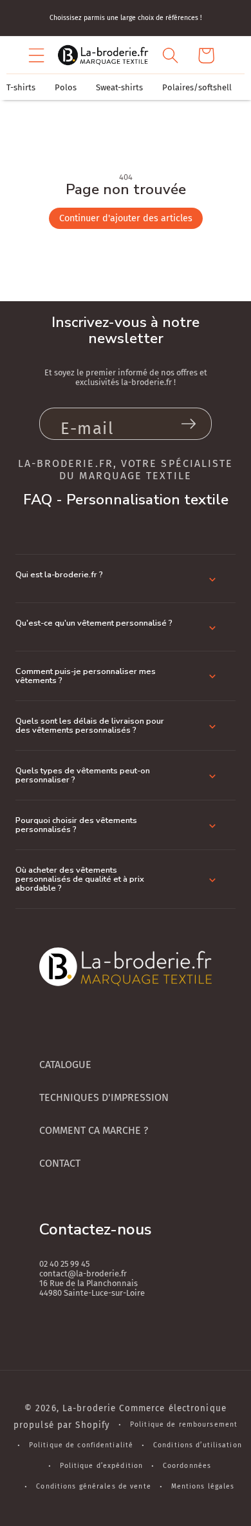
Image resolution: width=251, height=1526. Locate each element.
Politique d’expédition (102, 1466)
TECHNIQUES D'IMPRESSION (104, 1097)
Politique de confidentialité (81, 1445)
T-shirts (20, 87)
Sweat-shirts (119, 87)
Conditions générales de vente (93, 1486)
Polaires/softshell (197, 87)
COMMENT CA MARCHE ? (93, 1130)
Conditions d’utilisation (197, 1445)
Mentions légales (203, 1486)
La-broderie (89, 1408)
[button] (37, 55)
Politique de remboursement (183, 1424)
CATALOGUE (65, 1064)
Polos (66, 87)
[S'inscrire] (188, 424)
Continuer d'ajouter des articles (125, 218)
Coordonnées (187, 1466)
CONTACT (59, 1163)
